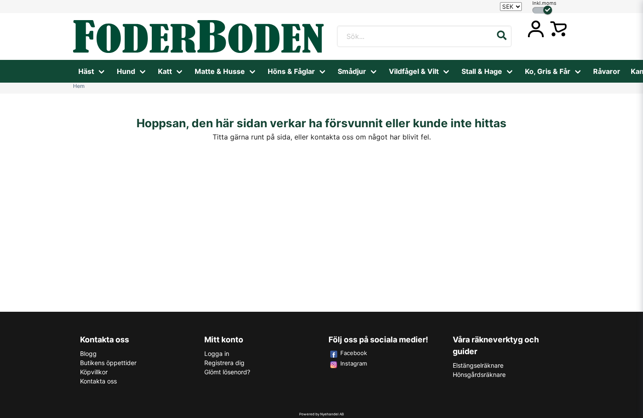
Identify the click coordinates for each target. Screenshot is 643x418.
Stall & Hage (481, 71)
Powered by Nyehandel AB (321, 414)
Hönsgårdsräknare (479, 374)
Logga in (216, 353)
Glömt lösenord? (227, 372)
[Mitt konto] (535, 29)
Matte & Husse (220, 71)
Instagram (353, 363)
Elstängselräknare (478, 365)
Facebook (353, 352)
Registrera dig (224, 362)
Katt (165, 71)
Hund (126, 71)
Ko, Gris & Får (547, 71)
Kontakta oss (98, 381)
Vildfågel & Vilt (414, 71)
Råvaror (606, 71)
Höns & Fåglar (291, 71)
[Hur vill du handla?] (542, 10)
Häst (86, 71)
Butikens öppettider (108, 362)
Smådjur (352, 71)
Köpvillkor (94, 372)
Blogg (88, 353)
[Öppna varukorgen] (558, 29)
